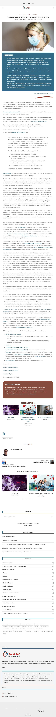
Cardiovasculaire (15, 623)
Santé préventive (7, 631)
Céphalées (8, 345)
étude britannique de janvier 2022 (24, 327)
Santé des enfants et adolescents (28, 593)
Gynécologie (17, 626)
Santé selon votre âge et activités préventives (28, 599)
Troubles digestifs (19, 631)
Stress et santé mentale (28, 606)
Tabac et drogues (28, 609)
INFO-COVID (11, 417)
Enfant (31, 623)
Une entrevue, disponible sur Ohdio (12, 112)
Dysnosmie (8, 352)
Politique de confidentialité (10, 696)
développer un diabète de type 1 (30, 236)
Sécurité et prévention (28, 603)
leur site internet (32, 394)
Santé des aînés (28, 589)
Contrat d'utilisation (8, 693)
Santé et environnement (28, 596)
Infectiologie (44, 626)
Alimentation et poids (28, 569)
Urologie (28, 631)
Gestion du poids (7, 626)
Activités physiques (28, 562)
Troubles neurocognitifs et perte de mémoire (17, 347)
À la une (5, 438)
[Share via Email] (31, 444)
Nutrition (14, 628)
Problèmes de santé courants (28, 579)
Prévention (30, 628)
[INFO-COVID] (11, 410)
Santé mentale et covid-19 (45, 417)
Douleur (28, 576)
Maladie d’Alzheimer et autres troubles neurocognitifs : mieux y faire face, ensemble (23, 544)
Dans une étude (7, 173)
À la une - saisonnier (47, 631)
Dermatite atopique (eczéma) (9, 540)
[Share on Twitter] (28, 444)
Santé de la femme (28, 586)
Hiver (36, 626)
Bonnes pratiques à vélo (8, 536)
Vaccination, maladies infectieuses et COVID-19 (28, 613)
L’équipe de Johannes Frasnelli (22, 354)
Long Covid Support (8, 374)
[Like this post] (25, 444)
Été (4, 633)
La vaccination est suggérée (10, 309)
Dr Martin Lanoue (22, 19)
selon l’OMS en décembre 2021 (39, 121)
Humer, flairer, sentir (40, 356)
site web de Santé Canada (18, 132)
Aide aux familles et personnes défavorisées (28, 566)
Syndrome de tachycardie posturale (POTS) (17, 350)
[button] (4, 487)
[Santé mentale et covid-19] (45, 410)
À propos (24, 3)
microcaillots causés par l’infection (33, 243)
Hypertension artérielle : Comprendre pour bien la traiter (16, 552)
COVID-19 (10, 438)
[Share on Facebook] (26, 444)
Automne (5, 623)
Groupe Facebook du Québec (10, 367)
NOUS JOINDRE (28, 525)
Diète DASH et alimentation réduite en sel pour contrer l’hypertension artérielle (22, 548)
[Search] (53, 8)
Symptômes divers (10, 360)
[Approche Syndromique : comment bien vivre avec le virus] (28, 410)
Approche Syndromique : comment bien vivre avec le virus (28, 419)
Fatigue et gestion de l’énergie (13, 334)
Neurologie (6, 628)
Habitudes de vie (27, 626)
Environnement (40, 623)
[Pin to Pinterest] (29, 444)
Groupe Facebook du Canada (10, 370)
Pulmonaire (40, 628)
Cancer (28, 573)
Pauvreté (22, 628)
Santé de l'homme (28, 583)
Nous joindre (31, 3)
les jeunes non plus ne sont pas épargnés (17, 234)
